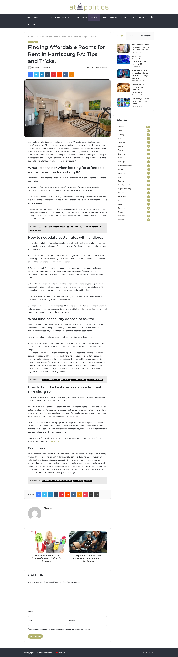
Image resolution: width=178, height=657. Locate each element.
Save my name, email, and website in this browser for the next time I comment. (60, 629)
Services (121, 142)
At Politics (62, 653)
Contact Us (31, 24)
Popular (119, 36)
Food (120, 200)
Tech (132, 17)
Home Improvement (63, 17)
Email (31, 620)
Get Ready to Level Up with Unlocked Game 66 (140, 101)
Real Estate (122, 173)
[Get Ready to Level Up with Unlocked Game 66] (123, 102)
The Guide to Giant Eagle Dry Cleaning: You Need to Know (140, 47)
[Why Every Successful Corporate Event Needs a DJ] (123, 59)
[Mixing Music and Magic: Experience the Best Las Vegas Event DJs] (123, 73)
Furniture (121, 216)
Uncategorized (124, 185)
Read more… (55, 441)
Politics (113, 17)
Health (120, 169)
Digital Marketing (124, 189)
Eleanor (35, 68)
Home (28, 17)
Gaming (121, 135)
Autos (120, 146)
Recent (132, 36)
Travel (141, 17)
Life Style (94, 17)
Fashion (121, 181)
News (104, 17)
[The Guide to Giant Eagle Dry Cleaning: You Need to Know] (123, 48)
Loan (84, 17)
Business (38, 17)
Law (77, 17)
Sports (124, 17)
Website (72, 620)
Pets (120, 204)
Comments (146, 36)
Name (31, 611)
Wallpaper (122, 196)
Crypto (48, 17)
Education (122, 208)
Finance (121, 193)
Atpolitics (121, 127)
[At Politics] (89, 6)
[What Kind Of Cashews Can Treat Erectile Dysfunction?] (123, 87)
